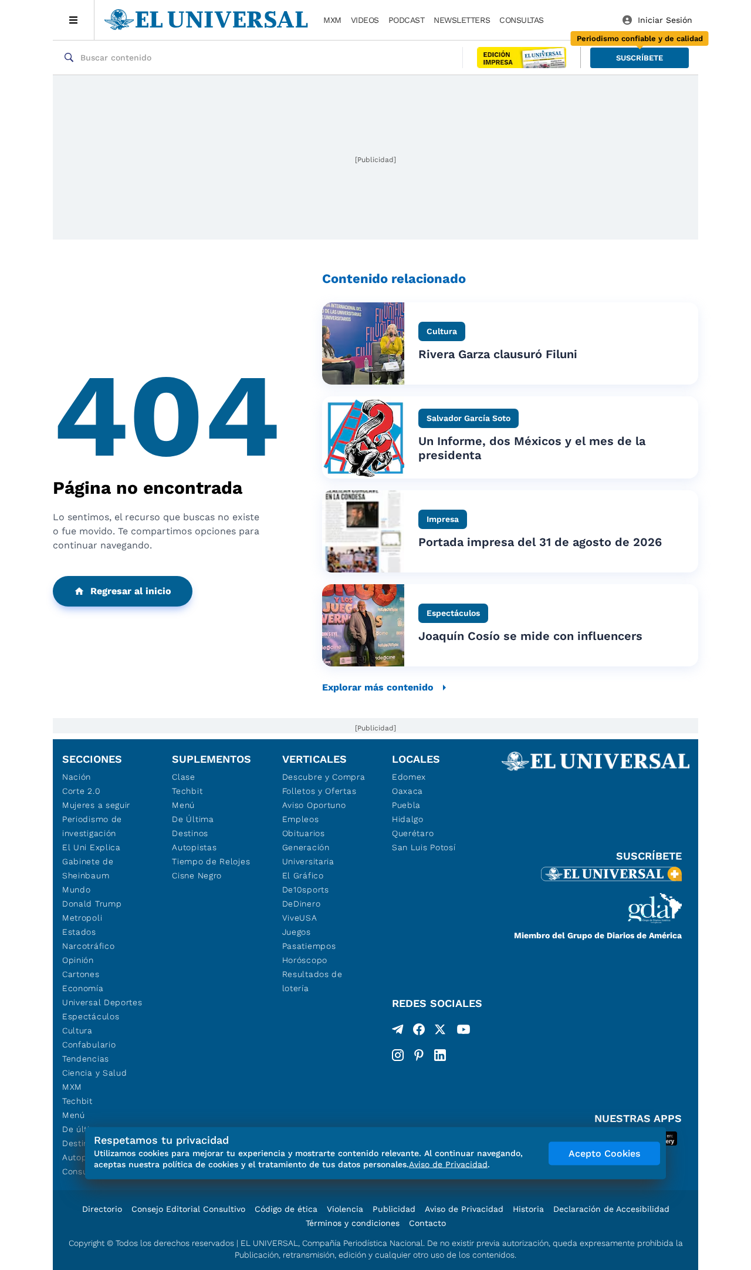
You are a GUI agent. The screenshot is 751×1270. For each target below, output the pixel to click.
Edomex (409, 776)
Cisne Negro (197, 875)
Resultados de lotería (312, 981)
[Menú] (73, 20)
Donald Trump (91, 903)
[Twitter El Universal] (440, 1031)
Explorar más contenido (378, 687)
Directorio (102, 1209)
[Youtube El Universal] (463, 1031)
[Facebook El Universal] (419, 1031)
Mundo (76, 889)
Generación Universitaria (308, 854)
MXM (332, 20)
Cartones (81, 974)
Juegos (296, 932)
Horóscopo (304, 960)
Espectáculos (90, 1016)
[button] (639, 58)
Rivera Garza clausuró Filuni (497, 354)
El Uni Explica (91, 847)
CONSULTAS (521, 20)
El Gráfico (303, 875)
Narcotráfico (88, 946)
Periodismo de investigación (92, 826)
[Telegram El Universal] (398, 1031)
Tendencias (85, 1058)
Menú (73, 1115)
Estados (79, 932)
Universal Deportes (102, 1002)
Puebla (406, 805)
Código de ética (286, 1209)
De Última (193, 819)
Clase (183, 776)
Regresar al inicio (130, 591)
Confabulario (89, 1044)
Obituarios (303, 833)
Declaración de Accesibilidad (611, 1209)
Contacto (427, 1223)
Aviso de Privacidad (464, 1209)
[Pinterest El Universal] (419, 1055)
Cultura (77, 1030)
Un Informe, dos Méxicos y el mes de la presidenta (531, 448)
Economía (83, 988)
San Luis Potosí (424, 847)
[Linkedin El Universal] (440, 1055)
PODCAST (406, 20)
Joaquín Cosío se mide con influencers (530, 636)
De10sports (305, 889)
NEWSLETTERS (462, 20)
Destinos (190, 833)
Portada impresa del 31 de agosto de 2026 (540, 542)
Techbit (77, 1101)
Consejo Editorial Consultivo (188, 1209)
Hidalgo (408, 819)
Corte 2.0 (81, 791)
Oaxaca (407, 791)
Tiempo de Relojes (211, 861)
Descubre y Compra (324, 776)
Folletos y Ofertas (319, 791)
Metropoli (82, 917)
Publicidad (394, 1209)
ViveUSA (299, 917)
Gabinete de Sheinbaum (88, 868)
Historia (528, 1209)
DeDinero (301, 903)
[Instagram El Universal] (398, 1055)
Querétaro (413, 833)
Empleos (300, 819)
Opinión (78, 960)
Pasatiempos (309, 946)
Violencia (345, 1209)
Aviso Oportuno (314, 805)
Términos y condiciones (353, 1223)
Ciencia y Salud (94, 1072)
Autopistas (194, 847)
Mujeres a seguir (96, 805)
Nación (76, 776)
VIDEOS (365, 20)
